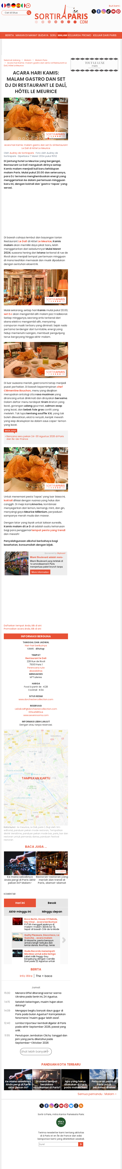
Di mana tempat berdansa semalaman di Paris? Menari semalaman (46, 1084)
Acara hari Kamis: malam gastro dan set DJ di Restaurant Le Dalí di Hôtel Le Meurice (36, 146)
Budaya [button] (43, 35)
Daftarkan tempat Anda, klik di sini (22, 625)
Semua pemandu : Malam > (97, 1094)
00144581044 (36, 712)
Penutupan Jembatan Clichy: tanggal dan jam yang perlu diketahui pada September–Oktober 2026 (41, 1039)
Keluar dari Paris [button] (104, 35)
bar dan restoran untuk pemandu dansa (36, 835)
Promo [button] (86, 35)
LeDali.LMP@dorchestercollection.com (36, 708)
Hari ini (20, 903)
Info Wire (26, 976)
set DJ (8, 314)
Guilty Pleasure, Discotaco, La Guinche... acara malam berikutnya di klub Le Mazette (41, 937)
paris (55, 833)
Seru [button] (53, 35)
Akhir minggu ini (20, 912)
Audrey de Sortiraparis (22, 153)
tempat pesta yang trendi (48, 530)
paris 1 (41, 827)
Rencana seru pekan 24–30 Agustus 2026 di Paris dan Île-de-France (35, 438)
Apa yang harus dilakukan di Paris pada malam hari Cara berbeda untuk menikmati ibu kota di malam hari (75, 1084)
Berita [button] (9, 35)
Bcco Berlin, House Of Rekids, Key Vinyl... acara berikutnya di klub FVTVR (41, 921)
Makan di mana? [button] (26, 35)
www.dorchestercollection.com (36, 699)
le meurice (23, 827)
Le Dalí (22, 241)
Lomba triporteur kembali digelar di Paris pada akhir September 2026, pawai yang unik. (40, 1026)
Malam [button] (62, 35)
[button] (9, 119)
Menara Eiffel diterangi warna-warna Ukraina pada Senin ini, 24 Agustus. (38, 994)
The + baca (44, 976)
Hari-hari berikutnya (36, 645)
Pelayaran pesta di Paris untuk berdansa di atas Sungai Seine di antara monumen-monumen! (104, 1084)
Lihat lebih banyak (33, 1051)
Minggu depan (52, 912)
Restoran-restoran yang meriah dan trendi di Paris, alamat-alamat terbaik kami (52, 879)
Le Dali (33, 827)
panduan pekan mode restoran (31, 830)
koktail (8, 500)
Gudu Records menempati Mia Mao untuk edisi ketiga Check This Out (40, 953)
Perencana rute (36, 667)
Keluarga (74, 35)
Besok (52, 903)
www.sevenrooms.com (36, 715)
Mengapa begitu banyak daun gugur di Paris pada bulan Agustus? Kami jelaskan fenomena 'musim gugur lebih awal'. (40, 1014)
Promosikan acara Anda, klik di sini (22, 628)
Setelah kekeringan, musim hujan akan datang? (39, 1003)
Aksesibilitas (35, 670)
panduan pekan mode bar (37, 833)
